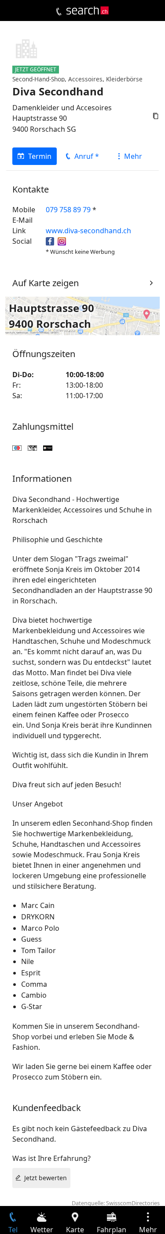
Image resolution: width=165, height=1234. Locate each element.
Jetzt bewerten (45, 1178)
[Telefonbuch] (58, 11)
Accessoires (85, 79)
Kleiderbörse (124, 79)
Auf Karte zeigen (45, 283)
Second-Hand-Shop (38, 79)
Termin (39, 156)
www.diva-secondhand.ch (88, 230)
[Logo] (87, 10)
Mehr (133, 156)
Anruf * (86, 156)
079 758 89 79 (68, 209)
